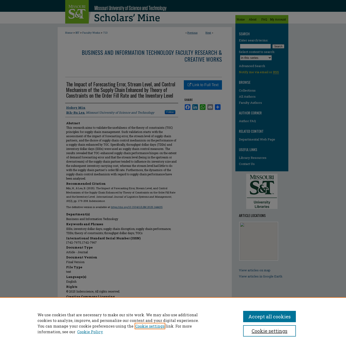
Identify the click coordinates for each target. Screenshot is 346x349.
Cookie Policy (90, 331)
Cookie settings (150, 326)
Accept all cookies (269, 316)
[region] (173, 323)
